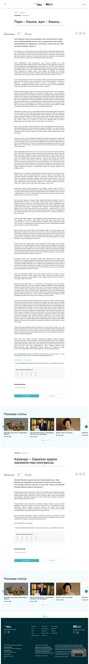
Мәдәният (53, 630)
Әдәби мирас (44, 630)
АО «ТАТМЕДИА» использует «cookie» (63, 651)
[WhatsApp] (84, 33)
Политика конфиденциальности (61, 656)
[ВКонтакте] (76, 33)
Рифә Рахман (18, 360)
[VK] (5, 632)
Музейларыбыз (45, 628)
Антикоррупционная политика (41, 655)
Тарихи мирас (18, 15)
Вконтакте (48, 363)
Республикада (54, 633)
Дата (28, 33)
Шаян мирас (53, 628)
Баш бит (16, 12)
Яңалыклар (22, 12)
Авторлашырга (27, 395)
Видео (33, 630)
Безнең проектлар (35, 635)
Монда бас (78, 655)
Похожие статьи (15, 414)
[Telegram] (80, 33)
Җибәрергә (52, 396)
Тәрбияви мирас (45, 633)
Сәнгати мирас (54, 626)
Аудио (33, 633)
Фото (33, 628)
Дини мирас (44, 635)
